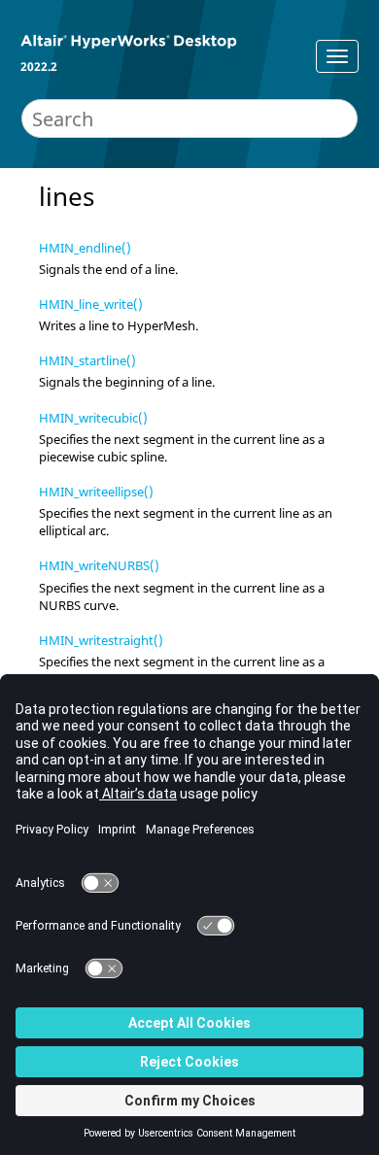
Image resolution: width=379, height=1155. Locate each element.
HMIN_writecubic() (93, 417)
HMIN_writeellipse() (96, 491)
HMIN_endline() (85, 247)
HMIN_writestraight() (101, 640)
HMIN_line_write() (91, 304)
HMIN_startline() (87, 360)
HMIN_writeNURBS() (99, 565)
